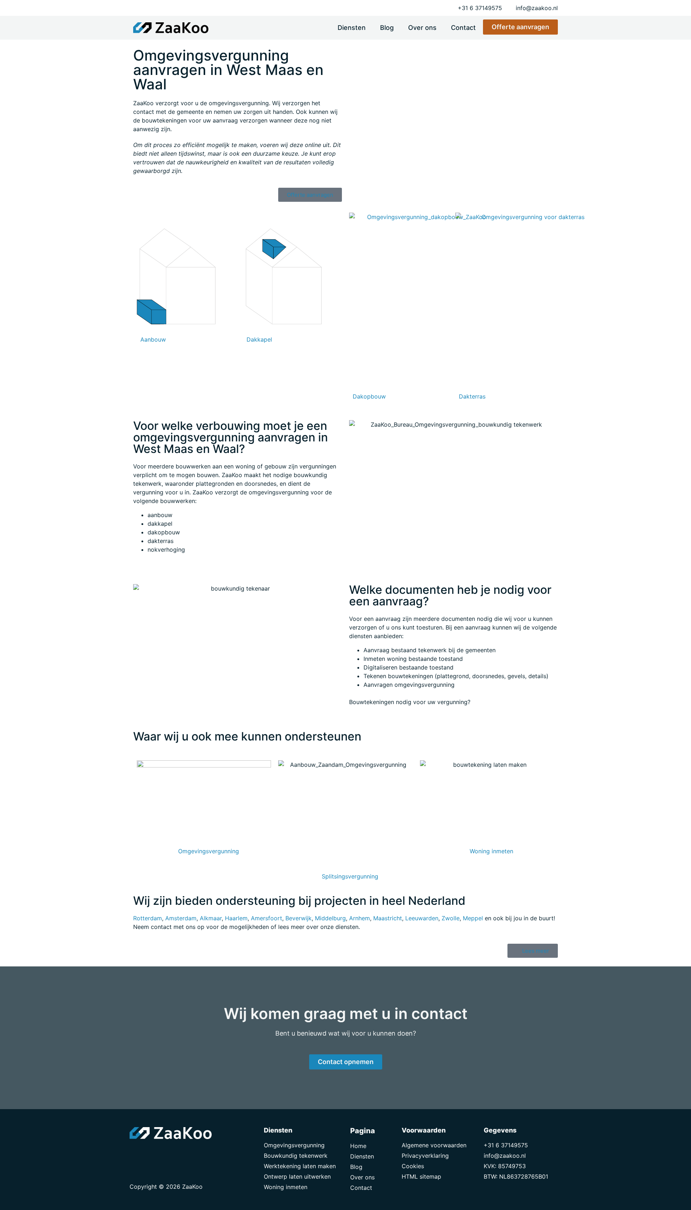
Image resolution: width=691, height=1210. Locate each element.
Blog (387, 27)
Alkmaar (211, 918)
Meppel (473, 918)
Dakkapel (259, 339)
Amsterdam (181, 918)
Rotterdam (147, 918)
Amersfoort (266, 918)
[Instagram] (169, 1153)
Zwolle (451, 918)
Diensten (352, 27)
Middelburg (330, 918)
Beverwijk (298, 918)
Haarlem (236, 918)
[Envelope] (137, 1153)
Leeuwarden (421, 918)
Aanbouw (153, 339)
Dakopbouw (369, 396)
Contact (463, 27)
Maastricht (387, 918)
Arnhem (359, 918)
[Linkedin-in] (153, 1153)
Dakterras (472, 396)
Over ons (422, 27)
